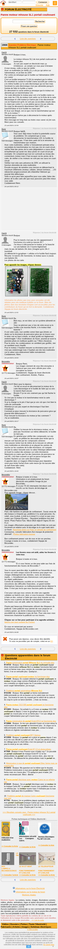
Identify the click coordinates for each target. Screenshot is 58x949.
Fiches (24, 924)
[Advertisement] (27, 211)
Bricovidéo (6, 361)
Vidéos (5, 924)
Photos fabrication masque (24, 534)
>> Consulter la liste (46, 845)
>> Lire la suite (37, 920)
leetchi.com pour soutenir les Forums (20, 622)
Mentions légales (29, 895)
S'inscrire (39, 5)
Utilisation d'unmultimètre (7, 839)
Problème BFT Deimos (23, 735)
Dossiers (14, 924)
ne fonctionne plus (28, 677)
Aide (48, 5)
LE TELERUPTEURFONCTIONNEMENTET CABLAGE (46, 870)
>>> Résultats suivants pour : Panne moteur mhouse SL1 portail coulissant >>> (29, 813)
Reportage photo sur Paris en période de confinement (34, 530)
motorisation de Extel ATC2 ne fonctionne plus (31, 721)
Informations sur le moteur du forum (30, 892)
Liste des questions (28, 39)
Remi (4, 129)
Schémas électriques (41, 927)
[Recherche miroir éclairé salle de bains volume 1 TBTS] (15, 38)
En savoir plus (48, 944)
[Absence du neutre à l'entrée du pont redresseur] (41, 38)
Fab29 (4, 52)
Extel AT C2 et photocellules (28, 749)
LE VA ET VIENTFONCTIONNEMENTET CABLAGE (27, 870)
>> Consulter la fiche (10, 846)
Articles (16, 927)
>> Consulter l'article (10, 875)
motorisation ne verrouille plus (30, 663)
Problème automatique (24, 691)
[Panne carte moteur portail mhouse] (17, 295)
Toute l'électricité (37, 924)
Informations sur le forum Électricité (30, 888)
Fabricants (6, 927)
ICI (51, 641)
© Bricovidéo (32, 929)
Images (25, 927)
